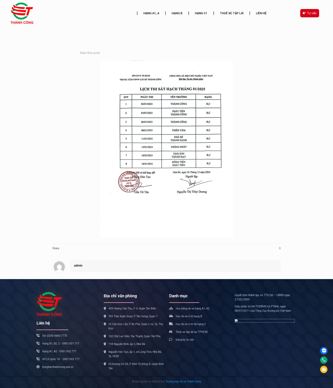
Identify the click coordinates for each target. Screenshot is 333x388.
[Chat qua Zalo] (323, 350)
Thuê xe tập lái (232, 13)
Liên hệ (261, 13)
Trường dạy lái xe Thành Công (183, 381)
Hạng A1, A (151, 13)
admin (78, 265)
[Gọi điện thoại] (323, 360)
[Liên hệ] (323, 369)
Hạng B (177, 13)
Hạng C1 (201, 13)
